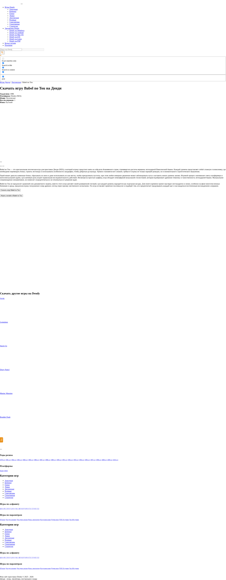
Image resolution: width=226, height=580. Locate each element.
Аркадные (13, 9)
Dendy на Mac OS (16, 35)
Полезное (8, 45)
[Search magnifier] (2, 52)
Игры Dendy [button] (10, 7)
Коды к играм (10, 43)
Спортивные (14, 24)
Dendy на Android (16, 33)
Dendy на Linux (15, 39)
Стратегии (13, 26)
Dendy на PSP (14, 41)
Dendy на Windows (16, 31)
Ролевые (12, 20)
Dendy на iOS (14, 37)
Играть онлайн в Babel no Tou (11, 196)
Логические (14, 18)
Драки (11, 16)
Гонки (11, 14)
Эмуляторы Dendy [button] (12, 28)
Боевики (12, 11)
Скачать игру (10, 190)
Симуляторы (14, 22)
